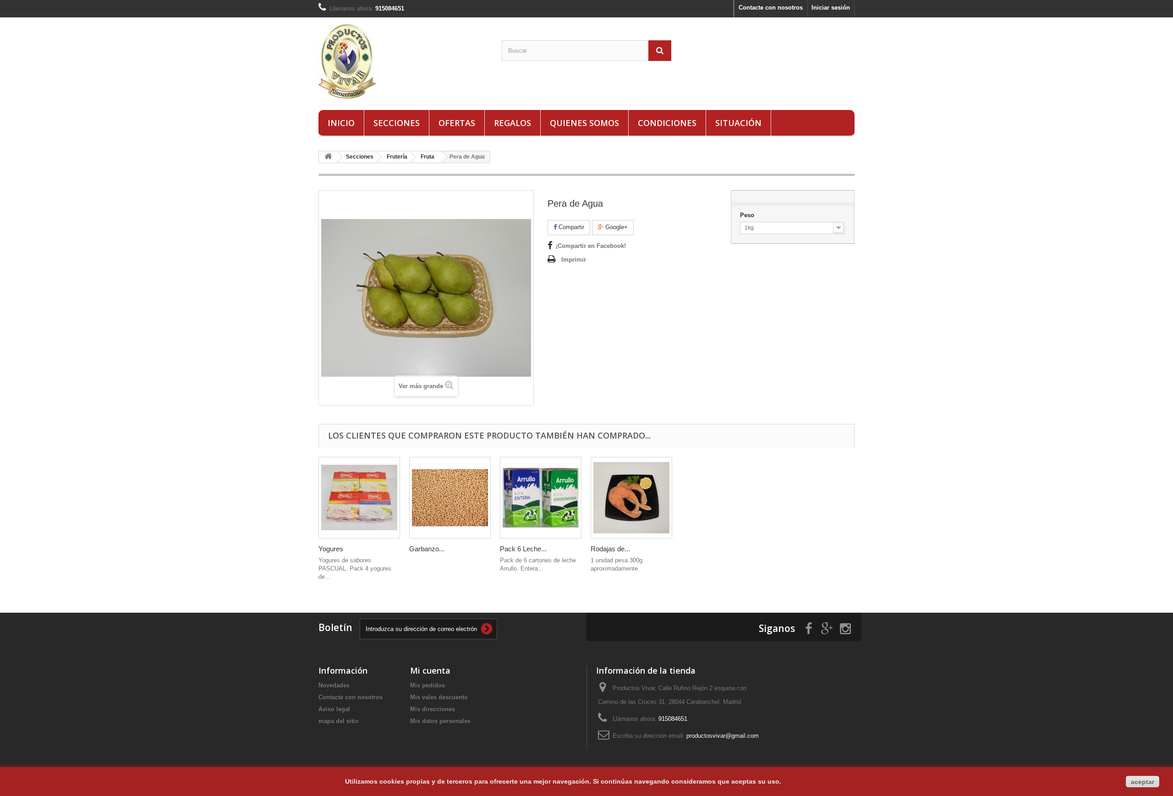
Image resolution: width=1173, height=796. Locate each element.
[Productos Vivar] (403, 61)
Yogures (330, 549)
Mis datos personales (440, 721)
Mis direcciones (432, 709)
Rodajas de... (610, 549)
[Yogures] (359, 497)
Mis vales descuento (439, 697)
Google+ (615, 227)
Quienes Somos (584, 122)
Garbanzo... (426, 549)
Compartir (570, 227)
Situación (738, 122)
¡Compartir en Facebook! (591, 245)
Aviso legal (334, 709)
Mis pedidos (427, 685)
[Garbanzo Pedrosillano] (450, 497)
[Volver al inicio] (328, 157)
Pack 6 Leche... (523, 549)
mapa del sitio (338, 721)
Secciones (396, 122)
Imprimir (573, 259)
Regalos (512, 122)
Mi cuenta (430, 670)
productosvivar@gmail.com (722, 735)
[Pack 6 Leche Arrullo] (540, 497)
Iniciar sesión (830, 7)
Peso (748, 215)
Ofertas (457, 122)
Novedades (334, 685)
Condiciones (667, 122)
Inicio (341, 122)
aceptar (1142, 781)
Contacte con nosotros (771, 7)
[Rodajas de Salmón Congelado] (631, 497)
